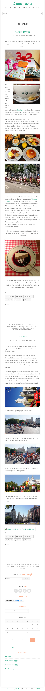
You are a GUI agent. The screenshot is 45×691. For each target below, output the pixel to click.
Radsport (21, 566)
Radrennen (28, 330)
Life (20, 326)
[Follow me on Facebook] (16, 591)
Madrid (24, 564)
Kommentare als (11, 665)
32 (30, 326)
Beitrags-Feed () (11, 661)
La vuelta (22, 336)
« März (12, 647)
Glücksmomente (12, 326)
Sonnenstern (22, 3)
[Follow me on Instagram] (29, 591)
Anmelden (8, 656)
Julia (13, 35)
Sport (33, 566)
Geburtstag (30, 328)
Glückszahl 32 (22, 31)
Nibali (8, 566)
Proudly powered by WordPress (13, 689)
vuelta (22, 568)
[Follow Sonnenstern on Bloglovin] (14, 602)
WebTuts (38, 689)
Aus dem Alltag (31, 324)
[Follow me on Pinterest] (25, 591)
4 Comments (31, 35)
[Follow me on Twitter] (20, 591)
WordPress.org (9, 669)
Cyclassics (14, 328)
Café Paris (20, 110)
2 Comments (31, 340)
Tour (37, 566)
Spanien (28, 566)
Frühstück (22, 328)
